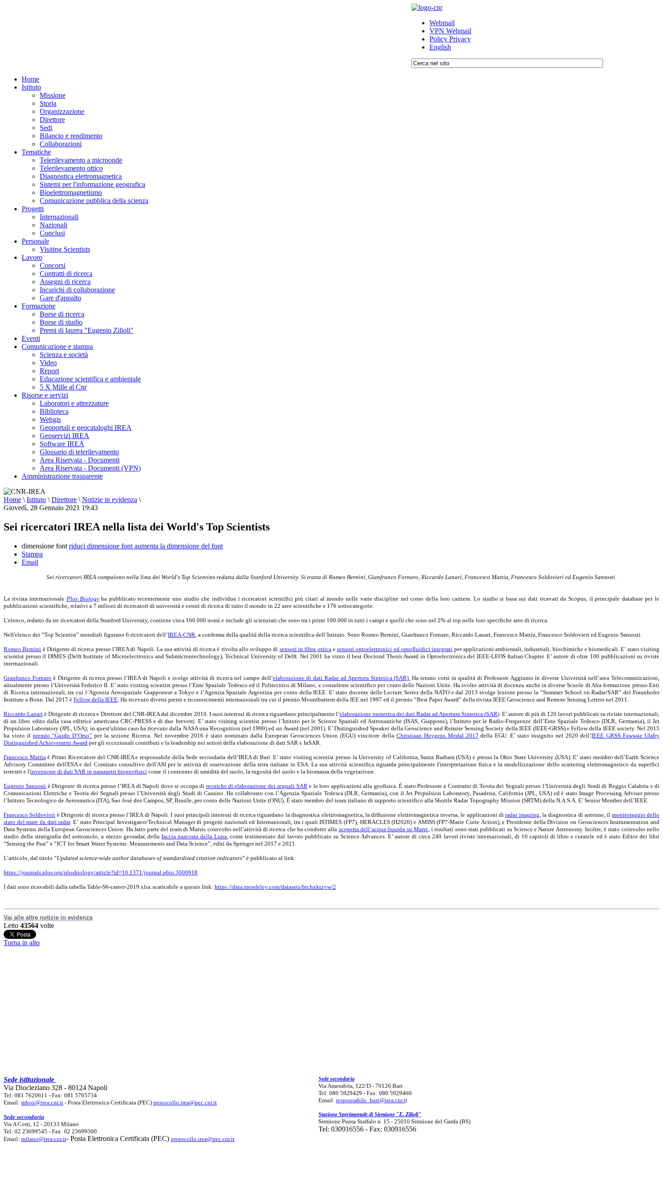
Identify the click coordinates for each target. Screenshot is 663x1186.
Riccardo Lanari (23, 714)
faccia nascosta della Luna (194, 836)
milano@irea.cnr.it (43, 1139)
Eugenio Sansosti (25, 786)
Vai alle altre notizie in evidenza (48, 917)
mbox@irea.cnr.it (42, 1102)
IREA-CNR (181, 634)
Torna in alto (22, 942)
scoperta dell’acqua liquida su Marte (383, 829)
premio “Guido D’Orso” (62, 735)
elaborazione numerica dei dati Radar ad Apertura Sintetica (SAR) (419, 714)
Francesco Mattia (25, 757)
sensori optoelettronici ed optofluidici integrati (394, 649)
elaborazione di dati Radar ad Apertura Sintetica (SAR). (341, 677)
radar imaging (522, 814)
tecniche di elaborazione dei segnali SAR (257, 786)
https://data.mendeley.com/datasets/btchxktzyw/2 (275, 886)
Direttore (64, 499)
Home (12, 499)
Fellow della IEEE (96, 699)
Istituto (36, 499)
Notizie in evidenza (109, 499)
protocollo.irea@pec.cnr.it (185, 1102)
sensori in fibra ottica (306, 649)
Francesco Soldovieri (29, 814)
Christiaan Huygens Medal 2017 (437, 735)
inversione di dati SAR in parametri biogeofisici (88, 771)
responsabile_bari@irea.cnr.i (370, 1100)
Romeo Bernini (22, 649)
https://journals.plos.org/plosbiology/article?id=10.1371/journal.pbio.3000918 (101, 872)
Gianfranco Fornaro (27, 677)
